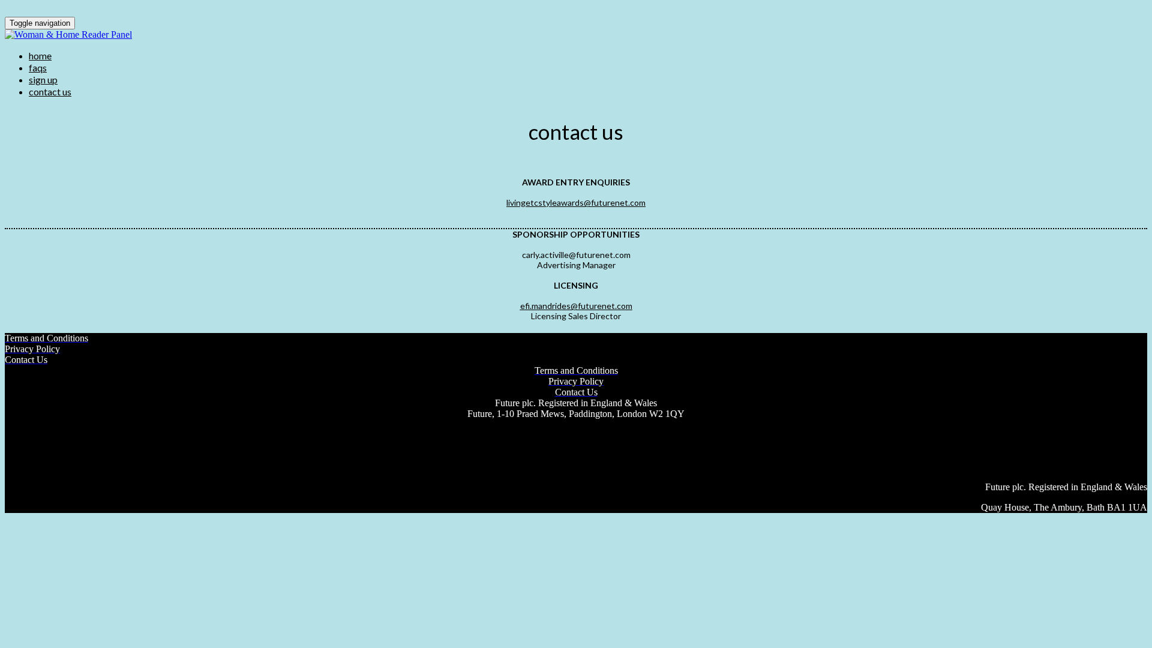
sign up (43, 79)
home (40, 55)
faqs (38, 67)
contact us (50, 91)
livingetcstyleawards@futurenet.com (576, 202)
